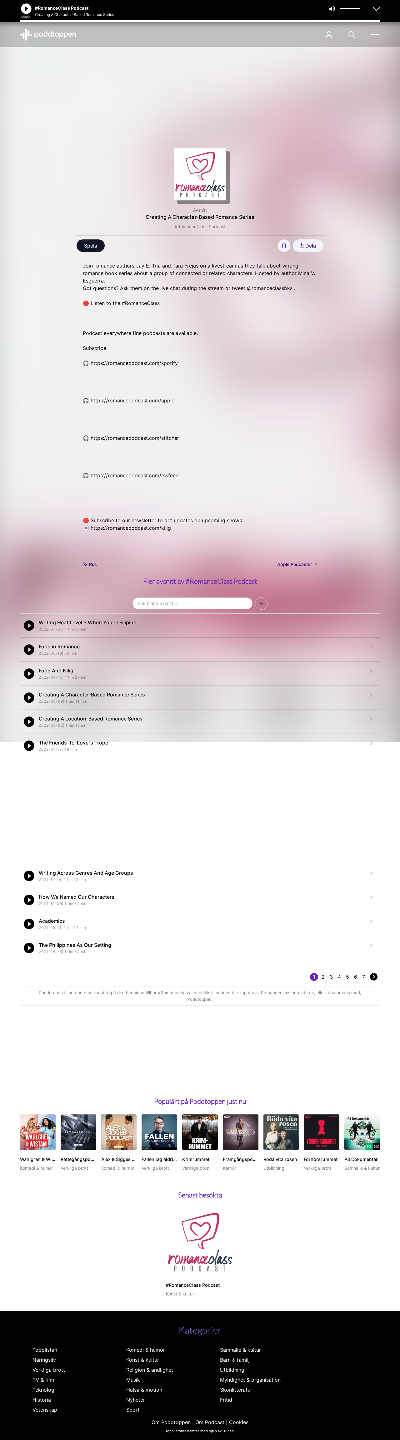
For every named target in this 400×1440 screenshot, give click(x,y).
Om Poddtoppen (171, 1422)
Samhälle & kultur (240, 1350)
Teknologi (44, 1390)
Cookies (238, 1422)
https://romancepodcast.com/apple (132, 400)
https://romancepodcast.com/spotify (134, 363)
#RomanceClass (141, 303)
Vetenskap (44, 1410)
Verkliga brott (48, 1370)
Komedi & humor (145, 1350)
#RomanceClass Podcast (200, 226)
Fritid (226, 1400)
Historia (41, 1400)
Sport (133, 1410)
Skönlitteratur (236, 1390)
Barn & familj (235, 1360)
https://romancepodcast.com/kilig (131, 528)
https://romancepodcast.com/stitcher (135, 438)
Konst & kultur (142, 1360)
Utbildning (232, 1370)
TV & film (43, 1380)
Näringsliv (44, 1360)
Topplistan (44, 1350)
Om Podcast (209, 1422)
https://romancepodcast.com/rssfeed (135, 475)
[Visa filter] (261, 603)
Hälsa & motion (144, 1390)
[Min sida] (329, 34)
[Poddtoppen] (48, 34)
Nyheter (135, 1400)
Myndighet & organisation (250, 1380)
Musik (133, 1380)
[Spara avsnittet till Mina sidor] (284, 245)
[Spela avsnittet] (29, 625)
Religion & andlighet (149, 1370)
